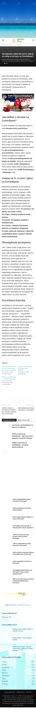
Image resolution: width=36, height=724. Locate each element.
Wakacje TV (14, 696)
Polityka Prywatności (10, 692)
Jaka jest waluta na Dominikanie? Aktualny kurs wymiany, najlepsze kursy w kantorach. (9, 411)
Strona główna (4, 44)
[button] (3, 40)
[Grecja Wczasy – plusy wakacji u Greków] (6, 640)
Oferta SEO (29, 692)
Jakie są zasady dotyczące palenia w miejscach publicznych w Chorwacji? (23, 580)
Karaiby (12, 44)
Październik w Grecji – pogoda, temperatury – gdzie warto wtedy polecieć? (23, 648)
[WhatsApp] (16, 70)
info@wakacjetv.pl (24, 605)
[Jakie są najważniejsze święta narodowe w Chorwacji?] (6, 501)
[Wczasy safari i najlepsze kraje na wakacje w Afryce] (6, 631)
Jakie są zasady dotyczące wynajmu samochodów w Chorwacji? (21, 536)
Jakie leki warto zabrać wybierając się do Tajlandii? (24, 368)
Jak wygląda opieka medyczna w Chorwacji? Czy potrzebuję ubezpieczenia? (22, 572)
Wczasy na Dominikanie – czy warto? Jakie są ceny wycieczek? (9, 378)
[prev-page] (3, 452)
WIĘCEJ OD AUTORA (24, 420)
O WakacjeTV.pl (20, 692)
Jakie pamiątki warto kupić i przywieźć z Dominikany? (26, 409)
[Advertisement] (18, 19)
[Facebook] (4, 70)
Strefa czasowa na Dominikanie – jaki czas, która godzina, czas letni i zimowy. (22, 436)
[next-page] (6, 452)
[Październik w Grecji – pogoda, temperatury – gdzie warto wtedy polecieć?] (6, 649)
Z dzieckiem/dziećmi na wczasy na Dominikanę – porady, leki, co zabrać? (9, 368)
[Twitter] (8, 70)
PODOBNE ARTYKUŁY (9, 420)
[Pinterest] (12, 70)
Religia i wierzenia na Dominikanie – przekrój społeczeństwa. (20, 445)
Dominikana (19, 44)
